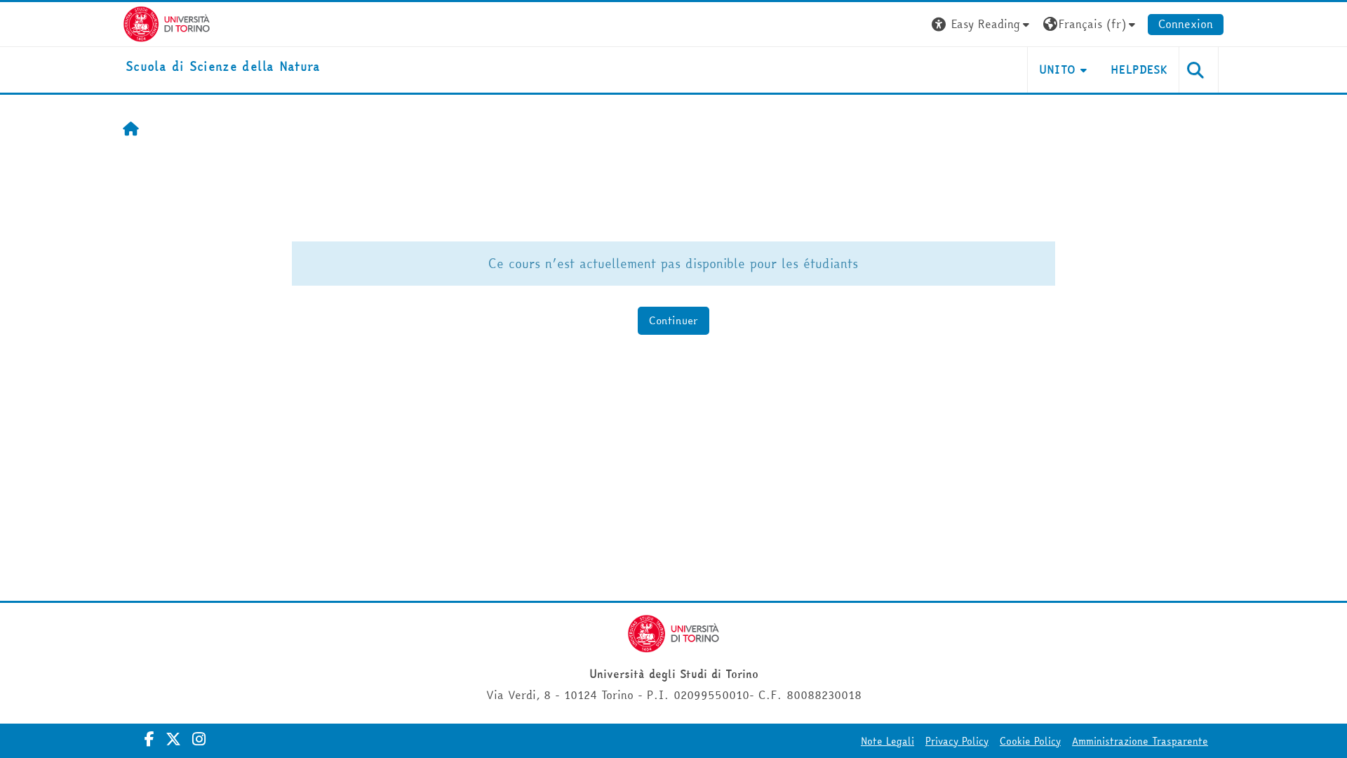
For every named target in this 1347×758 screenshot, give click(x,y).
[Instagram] (199, 739)
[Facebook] (149, 739)
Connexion (1185, 23)
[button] (982, 24)
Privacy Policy (957, 741)
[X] (173, 739)
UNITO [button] (1057, 69)
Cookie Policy (1030, 741)
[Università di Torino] (166, 22)
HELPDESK (1139, 69)
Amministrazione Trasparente (1140, 741)
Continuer (673, 320)
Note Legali (887, 741)
